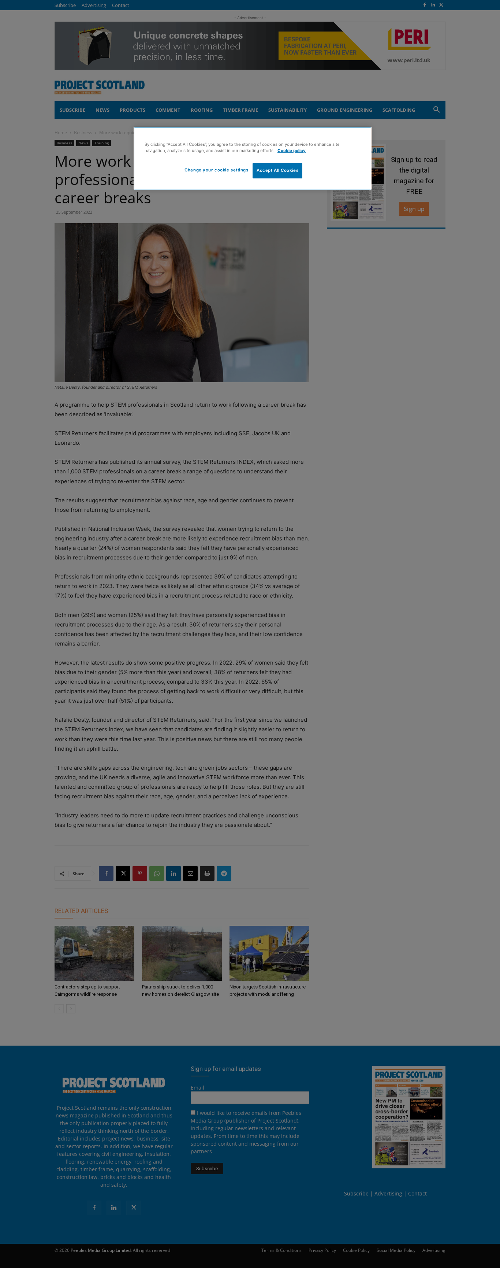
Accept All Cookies (277, 170)
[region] (253, 158)
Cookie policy (291, 150)
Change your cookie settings (216, 170)
